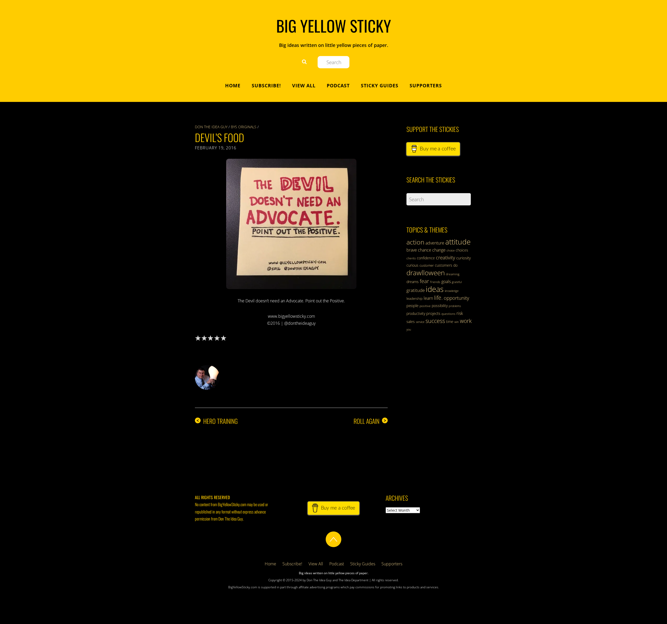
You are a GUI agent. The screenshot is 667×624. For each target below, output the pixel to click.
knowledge (452, 291)
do (455, 265)
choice (451, 250)
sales (410, 321)
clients (411, 258)
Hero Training (217, 421)
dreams (412, 281)
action (415, 241)
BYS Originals (243, 126)
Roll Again (370, 421)
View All (304, 85)
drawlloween (425, 272)
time (449, 321)
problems (455, 306)
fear (424, 281)
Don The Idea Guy (211, 126)
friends (435, 282)
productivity (415, 313)
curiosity (463, 257)
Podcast (338, 85)
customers (443, 265)
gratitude (415, 290)
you (408, 329)
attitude (458, 242)
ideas (435, 289)
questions (448, 313)
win (456, 322)
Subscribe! (266, 85)
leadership (414, 298)
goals (446, 281)
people (412, 305)
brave (411, 250)
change (439, 250)
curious (412, 265)
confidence (426, 257)
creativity (445, 257)
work (466, 321)
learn (428, 298)
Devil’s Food (219, 137)
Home (232, 85)
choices (462, 250)
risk (459, 313)
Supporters (426, 85)
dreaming (452, 274)
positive (425, 306)
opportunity (456, 297)
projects (433, 313)
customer (426, 265)
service (420, 322)
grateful (457, 282)
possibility (440, 305)
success (435, 321)
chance (424, 250)
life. (438, 297)
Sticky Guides (379, 85)
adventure (434, 243)
